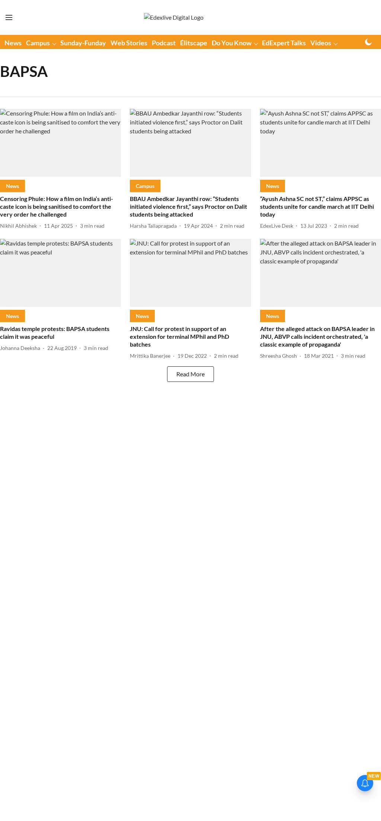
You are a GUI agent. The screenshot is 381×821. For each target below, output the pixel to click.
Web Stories (129, 43)
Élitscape (193, 43)
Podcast (164, 43)
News (13, 43)
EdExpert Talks (284, 43)
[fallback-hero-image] (60, 143)
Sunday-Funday (83, 43)
